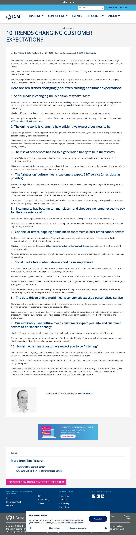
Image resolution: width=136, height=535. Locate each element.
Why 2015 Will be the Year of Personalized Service (39, 470)
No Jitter (9, 505)
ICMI (40, 496)
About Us (63, 499)
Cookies (110, 516)
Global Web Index (76, 105)
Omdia (41, 503)
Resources (94, 16)
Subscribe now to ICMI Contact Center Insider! (36, 482)
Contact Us (64, 496)
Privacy (127, 516)
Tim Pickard (19, 53)
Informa (68, 2)
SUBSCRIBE (111, 7)
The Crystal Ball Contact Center (30, 466)
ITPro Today (43, 499)
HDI (8, 498)
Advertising (64, 503)
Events (77, 16)
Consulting (56, 16)
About (113, 16)
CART (124, 7)
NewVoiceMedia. (85, 393)
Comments (91, 53)
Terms (127, 518)
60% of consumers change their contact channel (67, 246)
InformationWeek (13, 502)
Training (35, 16)
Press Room (64, 507)
